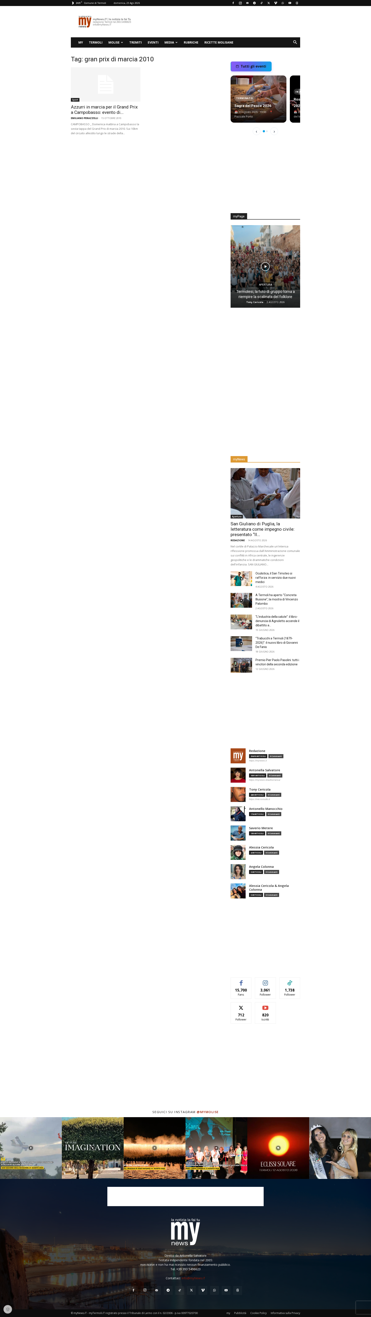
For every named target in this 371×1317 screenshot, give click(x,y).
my (80, 42)
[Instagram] (240, 3)
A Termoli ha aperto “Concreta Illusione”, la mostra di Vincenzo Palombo (276, 599)
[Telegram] (254, 3)
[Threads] (297, 3)
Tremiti (135, 42)
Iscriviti (265, 1005)
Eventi (153, 42)
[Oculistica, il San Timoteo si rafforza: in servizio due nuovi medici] (241, 578)
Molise (114, 42)
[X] (268, 3)
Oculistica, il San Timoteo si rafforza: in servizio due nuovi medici (275, 578)
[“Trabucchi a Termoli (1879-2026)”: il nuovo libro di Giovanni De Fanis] (241, 643)
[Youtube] (290, 3)
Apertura (265, 284)
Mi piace (241, 980)
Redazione (238, 540)
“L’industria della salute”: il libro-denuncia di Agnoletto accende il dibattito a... (277, 621)
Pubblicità (240, 1313)
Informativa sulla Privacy (285, 1313)
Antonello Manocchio (266, 809)
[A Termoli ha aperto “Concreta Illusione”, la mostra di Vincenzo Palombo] (241, 600)
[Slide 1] (264, 131)
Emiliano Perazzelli (84, 118)
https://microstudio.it (259, 799)
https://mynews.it (258, 760)
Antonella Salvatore (264, 770)
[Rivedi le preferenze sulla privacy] (7, 1309)
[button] (295, 43)
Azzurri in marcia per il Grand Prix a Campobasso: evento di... (104, 109)
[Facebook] (233, 3)
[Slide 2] (267, 131)
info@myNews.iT (193, 1278)
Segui (265, 980)
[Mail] (247, 3)
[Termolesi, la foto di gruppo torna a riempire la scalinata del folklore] (265, 266)
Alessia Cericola (261, 847)
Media (169, 42)
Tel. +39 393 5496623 (185, 1269)
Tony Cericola (254, 302)
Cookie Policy (258, 1313)
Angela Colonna (261, 867)
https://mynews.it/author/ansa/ (264, 780)
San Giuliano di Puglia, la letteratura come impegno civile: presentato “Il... (262, 529)
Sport (75, 99)
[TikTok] (261, 3)
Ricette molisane (218, 42)
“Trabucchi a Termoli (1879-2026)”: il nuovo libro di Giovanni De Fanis (276, 643)
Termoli (95, 42)
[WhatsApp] (283, 3)
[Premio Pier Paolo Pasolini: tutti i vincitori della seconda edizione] (241, 665)
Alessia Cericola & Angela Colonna (269, 888)
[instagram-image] (31, 1148)
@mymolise (208, 1112)
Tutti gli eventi (253, 66)
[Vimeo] (275, 3)
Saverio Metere (261, 828)
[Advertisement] (222, 21)
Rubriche (191, 42)
